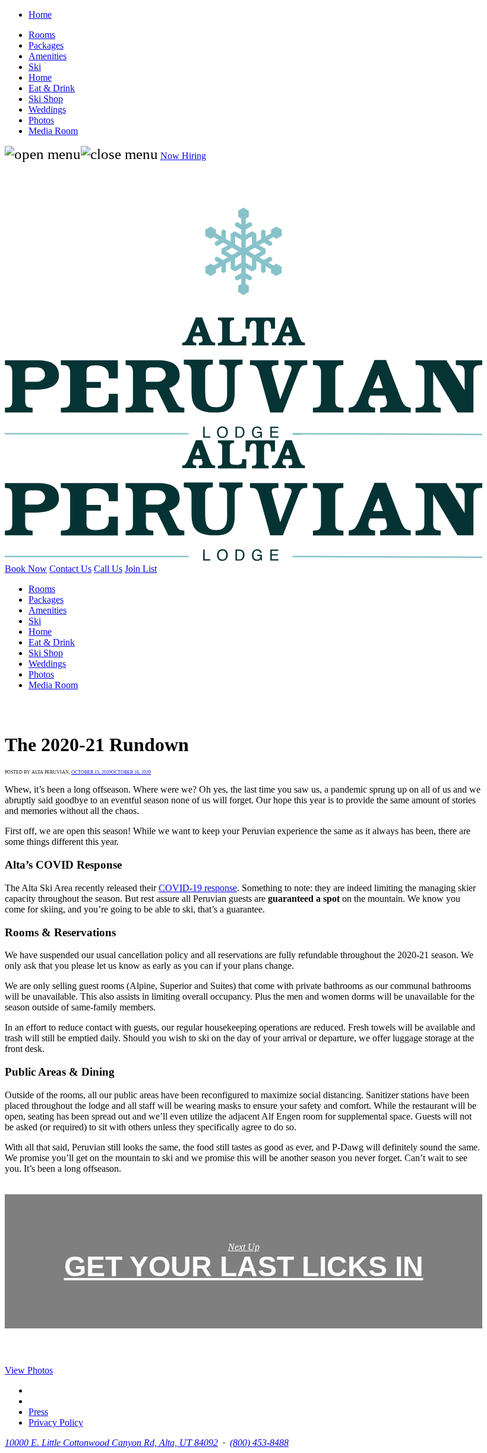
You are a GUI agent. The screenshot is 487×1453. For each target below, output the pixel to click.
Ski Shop (46, 99)
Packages (46, 45)
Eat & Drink (52, 88)
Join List (141, 569)
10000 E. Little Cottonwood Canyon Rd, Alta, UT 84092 (111, 1443)
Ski (35, 67)
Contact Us (70, 569)
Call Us (108, 569)
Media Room (53, 131)
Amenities (48, 56)
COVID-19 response (198, 888)
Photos (41, 120)
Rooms (42, 35)
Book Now (26, 569)
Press (38, 1412)
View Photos (29, 1370)
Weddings (47, 109)
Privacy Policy (56, 1422)
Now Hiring (183, 156)
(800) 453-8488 (259, 1443)
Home (40, 14)
